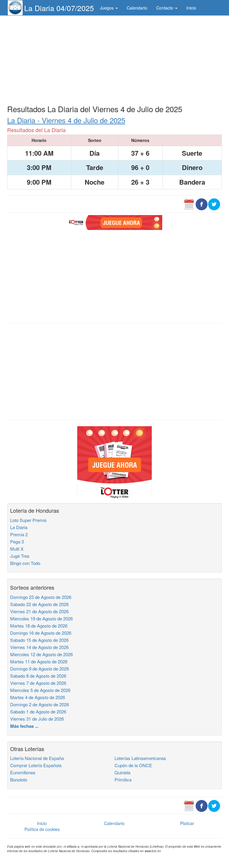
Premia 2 (19, 534)
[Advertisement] (114, 59)
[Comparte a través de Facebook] (201, 204)
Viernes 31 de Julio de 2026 (37, 719)
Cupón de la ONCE (133, 765)
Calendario (137, 8)
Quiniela (122, 772)
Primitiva (122, 779)
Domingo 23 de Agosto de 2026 (40, 597)
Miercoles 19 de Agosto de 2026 (41, 618)
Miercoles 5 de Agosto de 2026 (40, 690)
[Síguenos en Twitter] (214, 204)
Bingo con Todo (25, 563)
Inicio (191, 8)
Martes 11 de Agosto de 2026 (38, 661)
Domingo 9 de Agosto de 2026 (39, 668)
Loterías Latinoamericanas (140, 758)
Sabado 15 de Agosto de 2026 (39, 640)
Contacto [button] (165, 8)
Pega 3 (17, 541)
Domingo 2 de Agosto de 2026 (39, 704)
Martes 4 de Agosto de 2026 (37, 697)
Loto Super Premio (28, 520)
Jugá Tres (20, 556)
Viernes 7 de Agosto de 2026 (38, 683)
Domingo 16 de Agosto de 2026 (40, 633)
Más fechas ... (24, 726)
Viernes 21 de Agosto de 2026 (39, 611)
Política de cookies (42, 829)
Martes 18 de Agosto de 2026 (38, 625)
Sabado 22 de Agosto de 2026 (39, 604)
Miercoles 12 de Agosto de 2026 (41, 654)
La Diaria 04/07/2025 (59, 7)
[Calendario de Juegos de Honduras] (189, 204)
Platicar (187, 823)
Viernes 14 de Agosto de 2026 (39, 647)
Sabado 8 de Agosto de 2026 (38, 676)
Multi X (17, 549)
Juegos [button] (107, 8)
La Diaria (18, 527)
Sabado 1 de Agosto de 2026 (38, 711)
